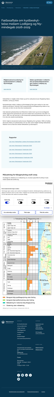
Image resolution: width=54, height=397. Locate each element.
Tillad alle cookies (44, 212)
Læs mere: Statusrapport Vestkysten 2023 (20, 149)
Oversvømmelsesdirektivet (24, 338)
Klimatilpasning (10, 7)
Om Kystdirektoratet (22, 324)
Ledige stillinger (21, 328)
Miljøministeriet (39, 347)
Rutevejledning (39, 328)
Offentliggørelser (21, 330)
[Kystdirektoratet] (7, 2)
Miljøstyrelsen (39, 349)
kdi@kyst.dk (20, 352)
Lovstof (19, 334)
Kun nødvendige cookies (10, 212)
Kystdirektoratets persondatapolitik (16, 391)
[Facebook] (18, 375)
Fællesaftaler (18, 7)
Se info (40, 332)
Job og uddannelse (22, 326)
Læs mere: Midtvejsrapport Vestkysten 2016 (21, 157)
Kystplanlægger (21, 336)
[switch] (20, 202)
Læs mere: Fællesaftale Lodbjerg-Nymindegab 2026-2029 (24, 141)
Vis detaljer (47, 207)
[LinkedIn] (26, 375)
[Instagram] (22, 375)
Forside (3, 7)
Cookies (43, 391)
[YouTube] (18, 379)
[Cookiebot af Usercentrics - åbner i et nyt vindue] (46, 183)
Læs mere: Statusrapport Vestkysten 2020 (20, 153)
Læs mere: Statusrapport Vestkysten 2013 (20, 161)
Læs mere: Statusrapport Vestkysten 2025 (20, 145)
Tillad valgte (27, 212)
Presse (19, 357)
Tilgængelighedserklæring (33, 391)
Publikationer (20, 332)
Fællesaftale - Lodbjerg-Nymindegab (31, 7)
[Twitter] (30, 375)
